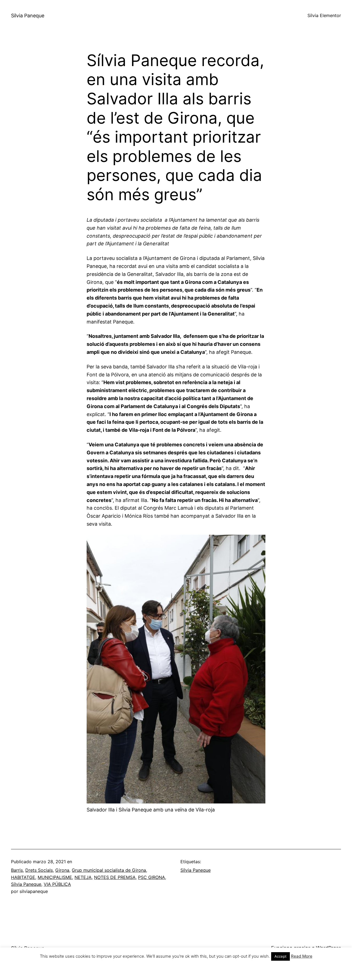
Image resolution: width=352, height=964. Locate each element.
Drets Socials (39, 870)
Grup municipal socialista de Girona (109, 870)
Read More (301, 956)
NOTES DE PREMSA (115, 877)
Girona (62, 870)
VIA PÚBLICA (57, 884)
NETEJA (83, 877)
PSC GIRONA (151, 877)
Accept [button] (280, 956)
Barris (17, 870)
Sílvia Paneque (27, 15)
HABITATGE (23, 877)
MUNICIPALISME (55, 877)
